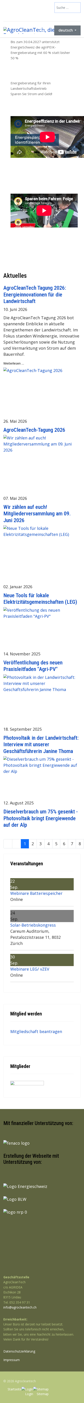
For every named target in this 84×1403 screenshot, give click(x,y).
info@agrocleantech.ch (20, 1307)
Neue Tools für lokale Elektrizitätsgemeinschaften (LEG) (40, 598)
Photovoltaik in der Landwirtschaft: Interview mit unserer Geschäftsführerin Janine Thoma (41, 744)
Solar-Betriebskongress (33, 925)
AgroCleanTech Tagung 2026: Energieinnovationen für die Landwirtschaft (34, 294)
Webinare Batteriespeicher (36, 893)
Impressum (11, 1360)
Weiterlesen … (13, 363)
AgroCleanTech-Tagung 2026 (34, 430)
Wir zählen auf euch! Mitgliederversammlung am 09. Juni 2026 (37, 514)
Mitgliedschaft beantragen (36, 1031)
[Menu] (41, 30)
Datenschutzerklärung (19, 1351)
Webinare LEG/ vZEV (29, 969)
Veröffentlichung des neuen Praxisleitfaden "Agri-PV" (32, 665)
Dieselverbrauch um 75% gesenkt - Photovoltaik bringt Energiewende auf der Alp (40, 818)
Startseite (15, 1389)
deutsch (66, 30)
